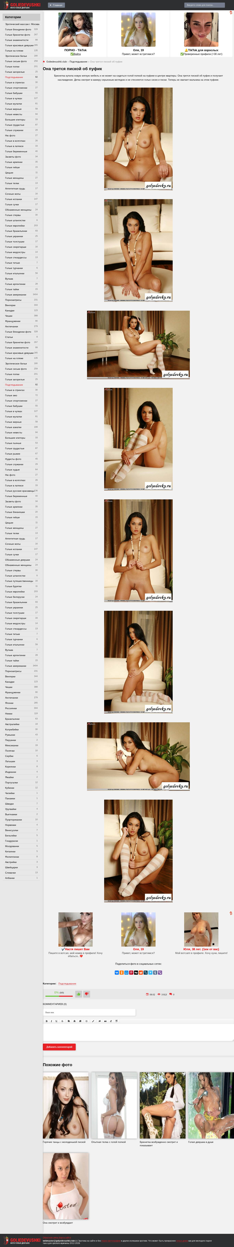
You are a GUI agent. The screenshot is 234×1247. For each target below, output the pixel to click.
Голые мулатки (13, 103)
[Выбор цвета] (93, 1021)
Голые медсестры (15, 252)
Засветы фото (13, 156)
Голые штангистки (15, 220)
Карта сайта (65, 1237)
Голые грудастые (14, 125)
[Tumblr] (155, 973)
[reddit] (141, 973)
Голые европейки (15, 225)
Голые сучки (12, 204)
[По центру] (74, 1021)
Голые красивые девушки (19, 45)
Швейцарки (11, 867)
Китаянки (10, 851)
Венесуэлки (11, 830)
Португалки (11, 782)
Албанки (10, 878)
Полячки (10, 750)
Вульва (9, 278)
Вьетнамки (11, 814)
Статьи (9, 337)
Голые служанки (14, 130)
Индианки (10, 772)
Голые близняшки (15, 512)
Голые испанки (13, 199)
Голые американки (15, 294)
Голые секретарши (15, 246)
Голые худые (12, 469)
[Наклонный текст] (51, 1021)
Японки (9, 703)
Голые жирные (13, 109)
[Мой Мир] (126, 973)
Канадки (9, 310)
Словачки (10, 872)
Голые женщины (14, 178)
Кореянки (10, 766)
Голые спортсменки (16, 87)
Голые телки (12, 183)
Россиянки (11, 708)
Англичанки (11, 326)
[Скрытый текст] (100, 1021)
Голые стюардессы (16, 257)
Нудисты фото (13, 459)
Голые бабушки (13, 93)
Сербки (9, 756)
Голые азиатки (13, 427)
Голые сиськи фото (16, 61)
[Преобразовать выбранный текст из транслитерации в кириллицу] (111, 1021)
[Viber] (160, 973)
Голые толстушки (14, 241)
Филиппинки (12, 856)
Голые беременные (16, 151)
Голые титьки (12, 262)
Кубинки (9, 787)
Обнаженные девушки (17, 559)
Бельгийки (11, 835)
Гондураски (11, 840)
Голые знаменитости (16, 40)
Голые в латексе (14, 146)
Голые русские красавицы (19, 490)
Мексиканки (11, 745)
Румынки (10, 734)
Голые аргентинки (15, 284)
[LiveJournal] (146, 973)
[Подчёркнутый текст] (57, 1021)
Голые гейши (12, 167)
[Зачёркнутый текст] (62, 1021)
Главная (57, 5)
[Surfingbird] (150, 973)
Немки (8, 713)
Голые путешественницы (19, 581)
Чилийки (10, 793)
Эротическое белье (16, 56)
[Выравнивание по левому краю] (69, 1021)
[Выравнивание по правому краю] (80, 1021)
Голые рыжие (12, 453)
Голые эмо (11, 395)
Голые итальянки (14, 273)
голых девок (182, 1241)
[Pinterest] (131, 973)
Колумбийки (12, 729)
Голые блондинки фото (18, 29)
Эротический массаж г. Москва (22, 24)
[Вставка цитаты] (105, 1021)
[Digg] (136, 973)
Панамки (10, 798)
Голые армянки (13, 162)
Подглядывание (14, 77)
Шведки (9, 803)
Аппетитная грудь (15, 188)
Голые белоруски (14, 597)
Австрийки (11, 862)
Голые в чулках (13, 98)
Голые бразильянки (16, 231)
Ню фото (10, 135)
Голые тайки (12, 289)
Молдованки (12, 846)
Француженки (12, 321)
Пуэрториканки (13, 819)
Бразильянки (12, 719)
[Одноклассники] (122, 973)
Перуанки (10, 740)
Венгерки (10, 305)
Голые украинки (14, 236)
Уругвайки (10, 809)
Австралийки (12, 724)
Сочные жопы (13, 193)
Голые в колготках (15, 140)
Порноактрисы (13, 300)
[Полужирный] (46, 1021)
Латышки (10, 761)
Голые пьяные (13, 443)
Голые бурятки (13, 586)
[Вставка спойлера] (117, 1021)
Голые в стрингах (14, 82)
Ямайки (9, 777)
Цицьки (9, 172)
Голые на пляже (14, 50)
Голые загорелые (15, 71)
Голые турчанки (14, 268)
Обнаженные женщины (18, 209)
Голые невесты (13, 114)
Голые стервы (13, 215)
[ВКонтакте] (117, 973)
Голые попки (12, 66)
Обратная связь (50, 1237)
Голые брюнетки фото (17, 34)
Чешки (8, 315)
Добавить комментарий (59, 1047)
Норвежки (10, 825)
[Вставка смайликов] (87, 1021)
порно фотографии (111, 1241)
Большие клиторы (15, 119)
